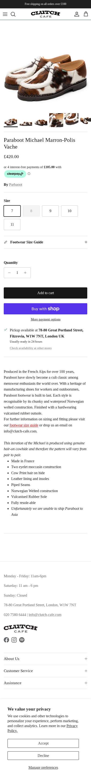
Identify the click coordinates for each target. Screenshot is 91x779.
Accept (43, 743)
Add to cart (45, 293)
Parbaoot (15, 185)
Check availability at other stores (31, 348)
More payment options (45, 319)
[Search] (15, 14)
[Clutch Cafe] (45, 14)
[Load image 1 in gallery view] (45, 65)
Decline (43, 756)
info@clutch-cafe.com (45, 615)
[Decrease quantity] (8, 273)
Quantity (11, 263)
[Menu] (5, 14)
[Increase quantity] (26, 273)
